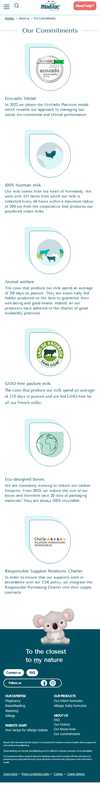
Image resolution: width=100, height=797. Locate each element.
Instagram (53, 683)
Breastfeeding (15, 706)
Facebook (44, 683)
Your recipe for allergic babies (26, 730)
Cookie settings (76, 774)
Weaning (11, 711)
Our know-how (64, 729)
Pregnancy (12, 701)
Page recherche (16, 5)
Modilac (9, 18)
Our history (62, 724)
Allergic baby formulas (70, 706)
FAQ (32, 673)
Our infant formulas (68, 701)
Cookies (58, 774)
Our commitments (67, 734)
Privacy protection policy (36, 774)
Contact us (14, 673)
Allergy (10, 716)
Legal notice (10, 774)
